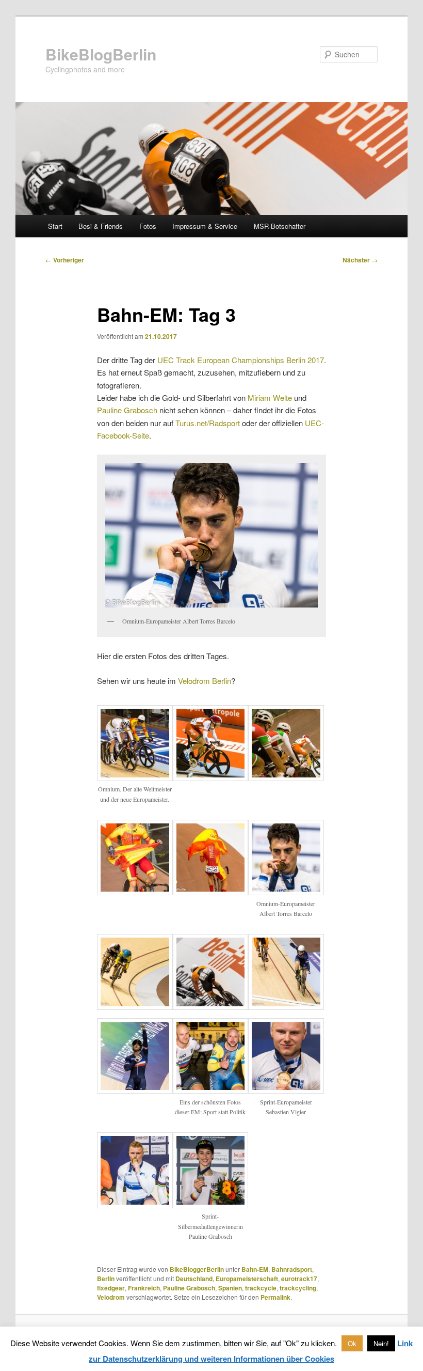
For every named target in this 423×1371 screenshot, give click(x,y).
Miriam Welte (270, 397)
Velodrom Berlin (204, 680)
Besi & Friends (100, 226)
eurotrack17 (299, 1278)
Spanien (230, 1287)
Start (55, 226)
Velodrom (111, 1297)
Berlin (106, 1278)
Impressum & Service (204, 226)
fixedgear (111, 1287)
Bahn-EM (254, 1269)
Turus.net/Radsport (207, 422)
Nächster (360, 259)
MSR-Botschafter (279, 226)
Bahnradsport (291, 1269)
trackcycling (298, 1287)
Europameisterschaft (247, 1278)
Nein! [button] (381, 1343)
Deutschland (194, 1278)
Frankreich (144, 1287)
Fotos (147, 226)
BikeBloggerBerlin (197, 1269)
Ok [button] (352, 1343)
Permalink (275, 1297)
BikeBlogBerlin (100, 54)
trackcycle (260, 1287)
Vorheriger (64, 259)
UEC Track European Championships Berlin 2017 (240, 359)
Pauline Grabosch (127, 409)
